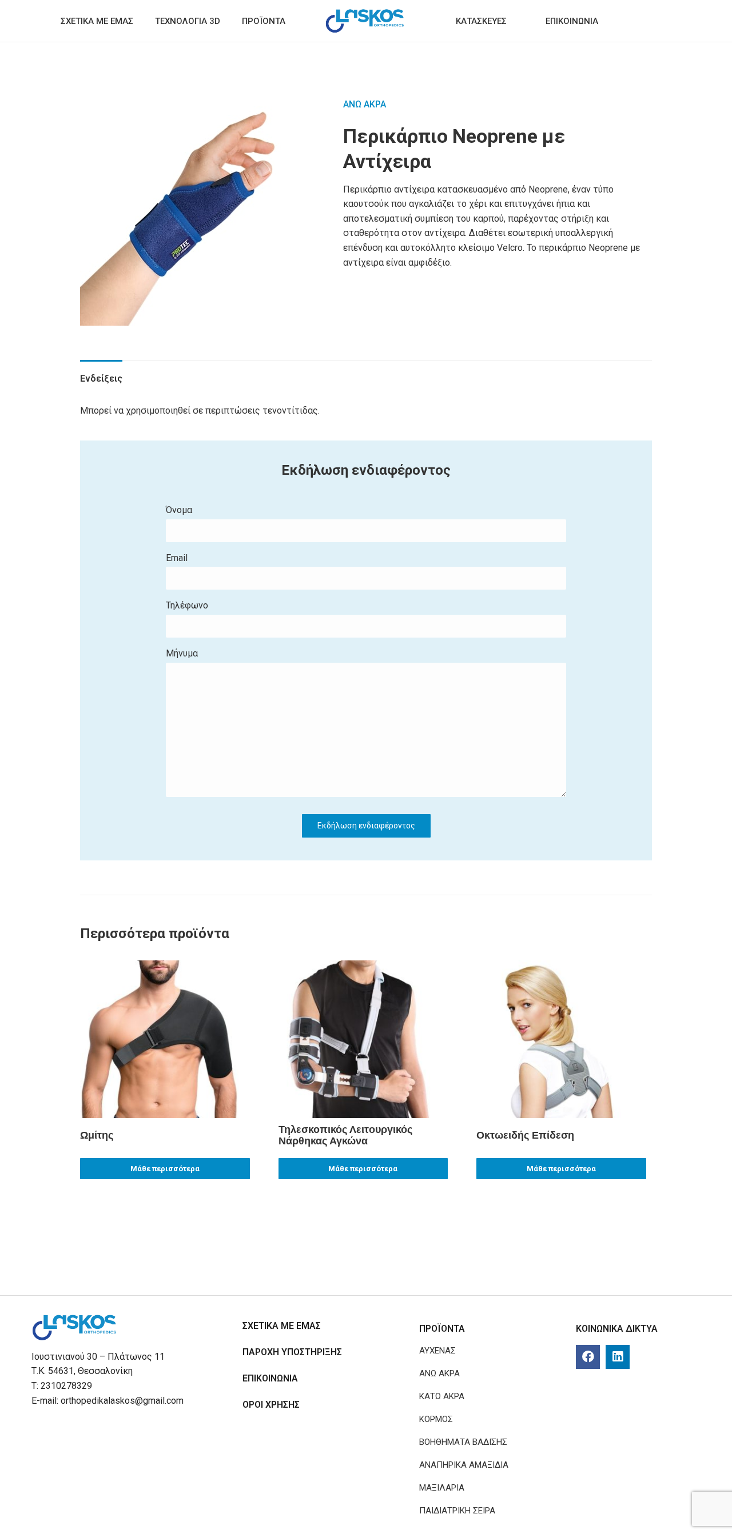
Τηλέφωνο (187, 605)
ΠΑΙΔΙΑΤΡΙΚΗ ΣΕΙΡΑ (457, 1510)
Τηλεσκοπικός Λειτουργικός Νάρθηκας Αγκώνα (345, 1135)
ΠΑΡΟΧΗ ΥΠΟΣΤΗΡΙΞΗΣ (292, 1352)
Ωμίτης (96, 1135)
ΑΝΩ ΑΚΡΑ (364, 104)
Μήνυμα (182, 653)
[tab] (101, 373)
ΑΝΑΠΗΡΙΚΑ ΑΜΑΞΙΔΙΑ (463, 1465)
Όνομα (179, 509)
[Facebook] (588, 1357)
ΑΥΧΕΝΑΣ (437, 1350)
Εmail (177, 557)
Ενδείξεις (101, 378)
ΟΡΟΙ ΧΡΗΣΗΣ (271, 1404)
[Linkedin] (618, 1357)
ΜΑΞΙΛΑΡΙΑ (441, 1488)
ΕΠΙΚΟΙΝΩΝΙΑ (270, 1378)
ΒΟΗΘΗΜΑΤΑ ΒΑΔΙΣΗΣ (463, 1442)
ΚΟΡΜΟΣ (436, 1419)
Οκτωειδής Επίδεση (525, 1135)
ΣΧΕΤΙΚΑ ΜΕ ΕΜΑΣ (281, 1325)
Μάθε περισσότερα (165, 1168)
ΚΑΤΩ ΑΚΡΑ (441, 1396)
